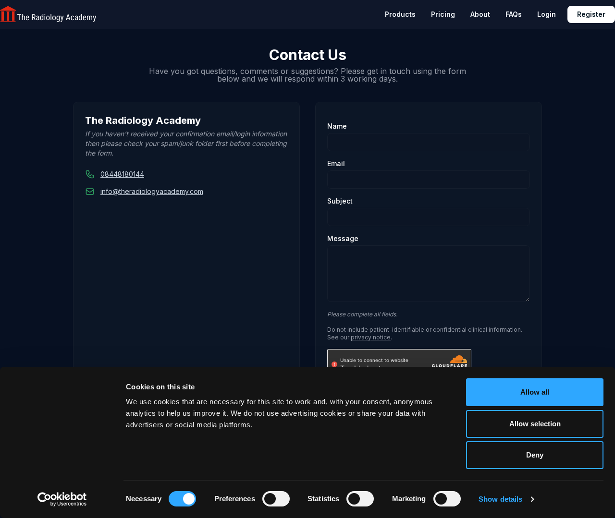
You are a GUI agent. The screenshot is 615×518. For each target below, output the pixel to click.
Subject (340, 201)
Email (336, 163)
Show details (500, 499)
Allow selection (535, 424)
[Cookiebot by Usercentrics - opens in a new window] (62, 499)
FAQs (513, 14)
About (480, 14)
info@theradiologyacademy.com (151, 191)
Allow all (534, 392)
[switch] (276, 498)
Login (546, 14)
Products (400, 14)
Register (591, 14)
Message (342, 238)
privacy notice (371, 337)
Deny (534, 455)
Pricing (443, 14)
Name (337, 126)
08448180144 (122, 174)
